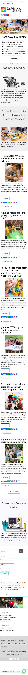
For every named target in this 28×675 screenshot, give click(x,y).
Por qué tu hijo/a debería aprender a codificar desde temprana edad (13, 385)
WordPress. (19, 652)
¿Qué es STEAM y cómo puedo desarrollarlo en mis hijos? (13, 328)
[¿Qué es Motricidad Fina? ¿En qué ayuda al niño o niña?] (14, 229)
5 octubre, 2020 (6, 483)
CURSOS (3, 637)
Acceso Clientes (5, 3)
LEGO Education (12, 637)
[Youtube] (12, 657)
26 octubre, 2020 (7, 320)
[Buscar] (21, 549)
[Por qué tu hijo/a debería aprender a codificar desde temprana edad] (14, 399)
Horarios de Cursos (6, 1)
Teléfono (2, 562)
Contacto (21, 1)
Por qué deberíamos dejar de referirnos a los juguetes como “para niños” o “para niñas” (14, 270)
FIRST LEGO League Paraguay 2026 (10, 587)
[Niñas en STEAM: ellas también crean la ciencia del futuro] (14, 172)
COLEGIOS (14, 640)
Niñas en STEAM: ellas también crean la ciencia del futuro (13, 158)
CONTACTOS (4, 644)
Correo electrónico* (4, 566)
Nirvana (14, 652)
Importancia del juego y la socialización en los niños (14, 438)
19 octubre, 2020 (7, 376)
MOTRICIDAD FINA (5, 640)
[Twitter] (18, 657)
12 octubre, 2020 (7, 431)
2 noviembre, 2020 (7, 261)
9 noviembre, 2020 (7, 206)
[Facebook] (10, 657)
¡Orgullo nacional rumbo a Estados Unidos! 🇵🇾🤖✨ (13, 585)
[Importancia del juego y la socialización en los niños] (14, 451)
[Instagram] (15, 657)
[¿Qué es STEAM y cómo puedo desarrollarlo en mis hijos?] (14, 343)
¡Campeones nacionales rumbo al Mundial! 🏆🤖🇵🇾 (13, 580)
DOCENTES (22, 640)
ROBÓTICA (21, 637)
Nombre (2, 557)
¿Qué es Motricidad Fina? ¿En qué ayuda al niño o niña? (14, 215)
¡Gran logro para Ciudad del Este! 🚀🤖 (10, 582)
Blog (15, 1)
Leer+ (12, 146)
